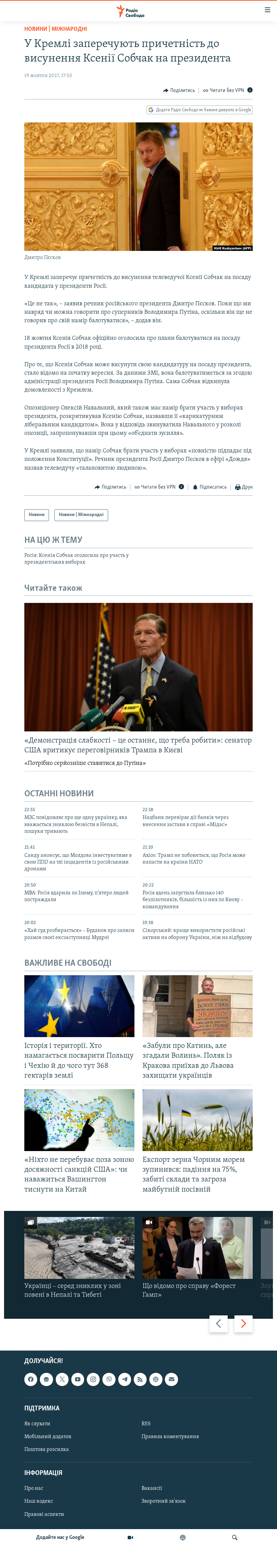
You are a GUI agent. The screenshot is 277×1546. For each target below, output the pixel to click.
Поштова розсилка (46, 1449)
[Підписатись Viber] (108, 1379)
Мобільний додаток (48, 1436)
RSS (146, 1424)
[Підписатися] (171, 1379)
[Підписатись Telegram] (124, 1379)
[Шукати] (235, 1537)
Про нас (33, 1488)
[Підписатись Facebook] (30, 1379)
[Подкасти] (183, 1537)
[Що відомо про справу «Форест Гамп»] (198, 1248)
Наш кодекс (38, 1501)
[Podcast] (155, 1379)
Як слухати (37, 1424)
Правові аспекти (44, 1514)
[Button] (179, 90)
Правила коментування (170, 1436)
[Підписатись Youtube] (77, 1379)
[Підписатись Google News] (46, 1379)
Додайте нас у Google (60, 1537)
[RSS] (140, 1379)
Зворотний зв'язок (164, 1501)
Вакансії (152, 1488)
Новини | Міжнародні (55, 29)
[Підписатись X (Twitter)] (62, 1379)
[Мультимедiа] (130, 1537)
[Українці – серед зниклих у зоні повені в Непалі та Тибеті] (79, 1248)
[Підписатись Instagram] (93, 1379)
